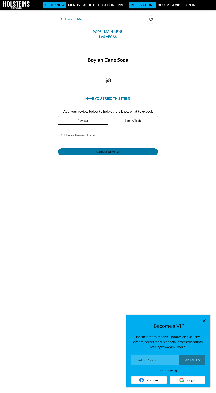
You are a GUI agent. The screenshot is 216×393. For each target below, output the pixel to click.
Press (122, 5)
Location (106, 5)
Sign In (189, 5)
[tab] (83, 120)
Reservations (142, 5)
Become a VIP (169, 5)
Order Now (55, 5)
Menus (74, 5)
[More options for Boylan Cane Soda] (151, 20)
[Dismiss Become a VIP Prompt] (204, 320)
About (88, 5)
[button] (73, 19)
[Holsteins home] (18, 5)
